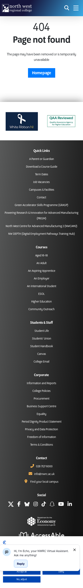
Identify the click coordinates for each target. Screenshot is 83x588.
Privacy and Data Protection (41, 429)
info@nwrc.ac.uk (44, 474)
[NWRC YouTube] (61, 505)
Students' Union (41, 338)
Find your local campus (44, 481)
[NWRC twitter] (11, 505)
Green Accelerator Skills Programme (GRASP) (41, 205)
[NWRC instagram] (35, 505)
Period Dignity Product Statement (41, 421)
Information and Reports (41, 383)
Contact (41, 197)
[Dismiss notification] (74, 549)
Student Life (41, 331)
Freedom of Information (41, 437)
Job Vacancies (41, 182)
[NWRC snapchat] (52, 505)
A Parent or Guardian (41, 159)
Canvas (41, 354)
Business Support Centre (41, 406)
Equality (41, 414)
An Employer (41, 278)
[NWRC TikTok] (44, 505)
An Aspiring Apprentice (41, 271)
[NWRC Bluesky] (27, 505)
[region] (42, 553)
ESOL (41, 294)
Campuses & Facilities (41, 189)
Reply (21, 563)
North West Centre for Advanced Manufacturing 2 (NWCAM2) (41, 226)
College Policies (41, 391)
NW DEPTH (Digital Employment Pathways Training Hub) (41, 234)
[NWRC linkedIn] (69, 505)
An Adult (41, 263)
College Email (41, 361)
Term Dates (41, 174)
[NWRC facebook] (19, 505)
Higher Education (41, 301)
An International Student (41, 286)
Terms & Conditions (41, 444)
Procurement (41, 398)
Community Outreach (41, 309)
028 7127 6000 (44, 466)
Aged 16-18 (41, 255)
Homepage (41, 73)
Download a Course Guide (41, 166)
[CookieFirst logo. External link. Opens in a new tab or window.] (4, 542)
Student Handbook (41, 346)
